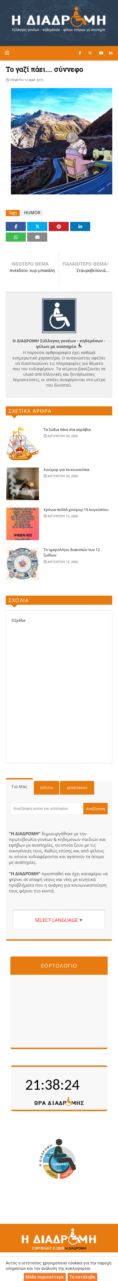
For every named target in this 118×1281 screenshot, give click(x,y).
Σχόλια (46, 787)
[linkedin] (110, 53)
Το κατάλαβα (82, 1277)
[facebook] (79, 53)
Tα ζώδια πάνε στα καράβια (67, 429)
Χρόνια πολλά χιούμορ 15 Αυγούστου (76, 509)
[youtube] (101, 53)
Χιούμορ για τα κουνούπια (66, 469)
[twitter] (90, 53)
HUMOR (32, 212)
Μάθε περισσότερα (44, 1277)
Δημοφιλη (77, 787)
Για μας (19, 786)
